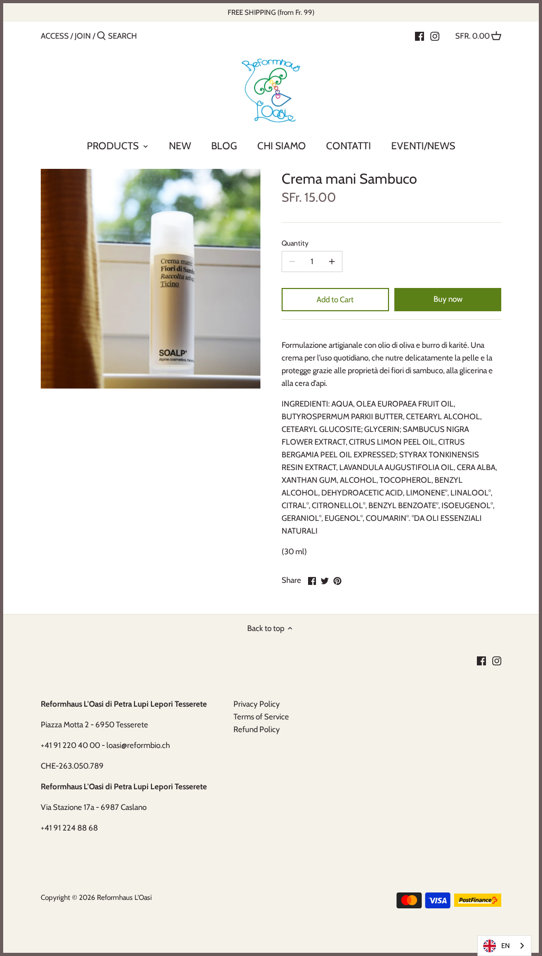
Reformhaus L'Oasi (124, 897)
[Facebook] (419, 35)
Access (55, 36)
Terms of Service (261, 716)
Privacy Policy (256, 704)
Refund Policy (256, 729)
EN (505, 945)
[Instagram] (434, 35)
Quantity (295, 243)
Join (83, 36)
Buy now (448, 299)
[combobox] (504, 945)
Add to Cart (335, 299)
